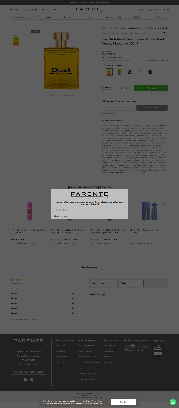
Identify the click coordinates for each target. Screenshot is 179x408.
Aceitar (123, 402)
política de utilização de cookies (88, 403)
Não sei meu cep (60, 216)
